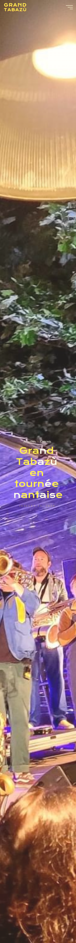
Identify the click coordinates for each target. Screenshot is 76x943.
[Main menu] (69, 7)
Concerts (45, 441)
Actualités (29, 441)
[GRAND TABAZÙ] (15, 7)
